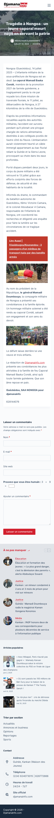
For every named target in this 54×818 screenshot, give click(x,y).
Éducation (20, 558)
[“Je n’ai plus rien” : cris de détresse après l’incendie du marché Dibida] (9, 702)
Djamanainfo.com (35, 362)
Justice (19, 581)
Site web (8, 466)
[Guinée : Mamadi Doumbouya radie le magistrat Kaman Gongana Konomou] (7, 602)
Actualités (9, 723)
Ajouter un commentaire (17, 496)
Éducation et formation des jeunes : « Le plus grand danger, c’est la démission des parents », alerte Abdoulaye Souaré (33, 568)
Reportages (9, 735)
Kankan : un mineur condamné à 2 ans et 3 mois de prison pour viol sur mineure (32, 589)
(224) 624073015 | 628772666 (30, 776)
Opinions (8, 731)
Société (36, 44)
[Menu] (49, 5)
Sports (7, 739)
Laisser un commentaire (19, 531)
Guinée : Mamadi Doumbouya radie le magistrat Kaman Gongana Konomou (31, 607)
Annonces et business (15, 727)
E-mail (7, 451)
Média (18, 618)
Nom (6, 437)
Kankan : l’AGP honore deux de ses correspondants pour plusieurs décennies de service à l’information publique (32, 628)
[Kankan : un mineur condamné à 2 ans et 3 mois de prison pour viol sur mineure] (7, 583)
